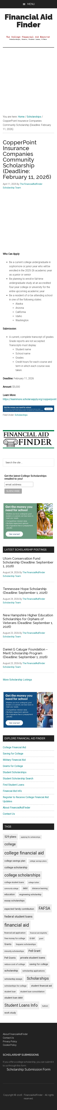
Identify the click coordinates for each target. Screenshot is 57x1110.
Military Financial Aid (14, 759)
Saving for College (13, 753)
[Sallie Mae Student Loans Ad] (28, 411)
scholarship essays (13, 979)
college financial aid (24, 853)
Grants (7, 944)
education (9, 894)
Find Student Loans (13, 784)
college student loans (14, 882)
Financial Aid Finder (29, 20)
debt (25, 888)
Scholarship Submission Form (28, 1069)
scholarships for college (15, 986)
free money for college (14, 938)
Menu (31, 4)
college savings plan (14, 861)
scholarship (11, 970)
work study (10, 1012)
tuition (45, 1006)
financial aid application (14, 933)
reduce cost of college (14, 964)
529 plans (10, 836)
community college (11, 889)
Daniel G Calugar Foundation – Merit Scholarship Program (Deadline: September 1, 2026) (25, 653)
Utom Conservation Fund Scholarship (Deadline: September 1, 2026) (28, 562)
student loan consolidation (32, 992)
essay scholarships (14, 900)
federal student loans (18, 916)
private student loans (32, 957)
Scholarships (21, 415)
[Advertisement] (28, 78)
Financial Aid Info (12, 790)
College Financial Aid (14, 747)
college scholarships (22, 875)
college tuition (33, 882)
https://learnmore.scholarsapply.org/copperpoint (29, 399)
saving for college (38, 964)
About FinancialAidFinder (16, 807)
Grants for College (13, 766)
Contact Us (9, 813)
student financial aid (41, 985)
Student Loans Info (21, 1005)
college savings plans (38, 861)
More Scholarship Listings (17, 679)
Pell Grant (34, 951)
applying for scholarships (30, 837)
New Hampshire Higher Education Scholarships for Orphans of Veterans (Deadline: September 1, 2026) (28, 621)
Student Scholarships (14, 772)
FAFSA (44, 908)
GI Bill (32, 938)
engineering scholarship (30, 894)
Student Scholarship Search (18, 778)
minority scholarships (14, 951)
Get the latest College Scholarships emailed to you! (25, 477)
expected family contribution (19, 909)
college (10, 844)
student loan (10, 992)
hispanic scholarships (26, 944)
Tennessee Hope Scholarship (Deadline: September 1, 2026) (25, 591)
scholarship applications (33, 971)
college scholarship (15, 867)
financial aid (16, 925)
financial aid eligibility (38, 933)
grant (41, 939)
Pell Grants (10, 958)
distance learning (40, 888)
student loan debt (13, 997)
